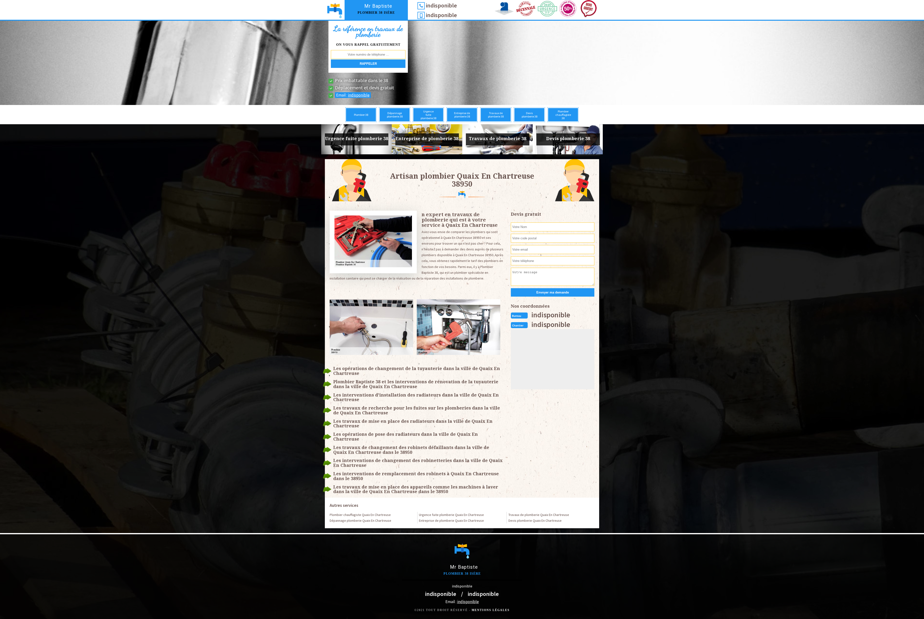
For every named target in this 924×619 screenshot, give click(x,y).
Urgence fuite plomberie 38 (428, 115)
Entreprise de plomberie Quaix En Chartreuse (451, 520)
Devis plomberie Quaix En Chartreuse (535, 520)
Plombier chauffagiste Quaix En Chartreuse (360, 515)
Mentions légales (491, 610)
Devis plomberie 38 (529, 114)
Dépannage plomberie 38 (395, 114)
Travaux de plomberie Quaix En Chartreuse (538, 515)
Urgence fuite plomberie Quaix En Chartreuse (451, 515)
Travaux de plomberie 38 (496, 114)
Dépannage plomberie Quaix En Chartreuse (360, 520)
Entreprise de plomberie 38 (462, 114)
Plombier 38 (361, 115)
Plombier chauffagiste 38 (563, 115)
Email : (353, 95)
